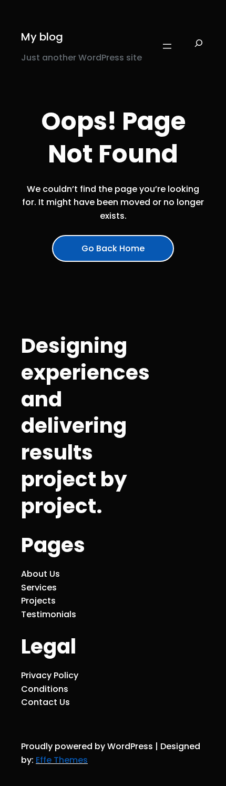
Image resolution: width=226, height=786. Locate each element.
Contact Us (45, 702)
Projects (38, 601)
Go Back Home (113, 248)
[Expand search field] (198, 46)
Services (39, 587)
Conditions (44, 689)
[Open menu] (167, 46)
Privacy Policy (49, 675)
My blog (42, 36)
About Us (40, 574)
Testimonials (48, 614)
